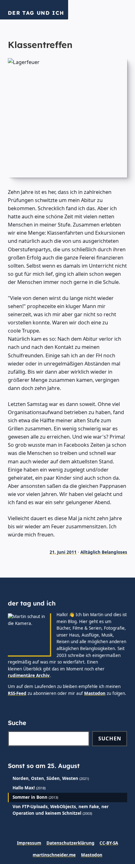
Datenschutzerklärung (70, 843)
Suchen (109, 738)
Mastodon (94, 693)
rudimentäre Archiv (29, 675)
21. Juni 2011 (63, 552)
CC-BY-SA (109, 843)
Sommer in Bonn (30, 797)
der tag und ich (36, 12)
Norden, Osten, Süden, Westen (45, 778)
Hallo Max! (24, 788)
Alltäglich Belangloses (103, 552)
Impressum (29, 843)
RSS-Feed (17, 693)
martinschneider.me (54, 855)
